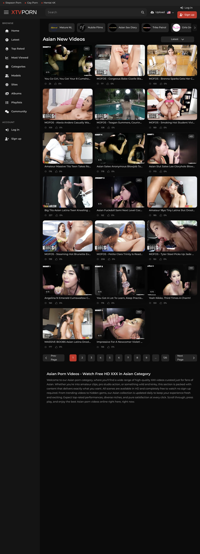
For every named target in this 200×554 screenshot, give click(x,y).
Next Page (180, 357)
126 (165, 357)
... (155, 357)
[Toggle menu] (6, 12)
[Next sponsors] (194, 27)
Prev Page (54, 357)
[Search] (143, 12)
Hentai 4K (49, 2)
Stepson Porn (13, 2)
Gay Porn (32, 2)
